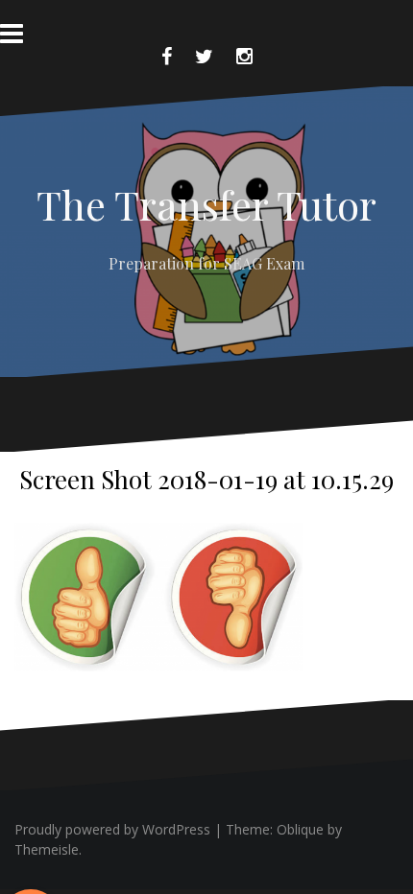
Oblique (300, 829)
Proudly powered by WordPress (112, 829)
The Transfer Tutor (206, 204)
